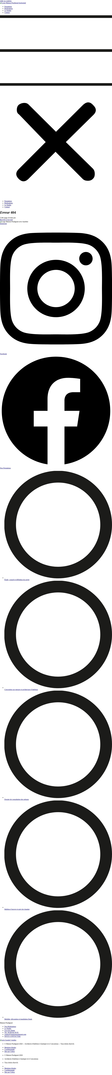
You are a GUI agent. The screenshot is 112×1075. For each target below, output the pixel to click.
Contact (7, 12)
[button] (56, 106)
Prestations (8, 7)
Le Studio (7, 10)
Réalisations (8, 9)
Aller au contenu (5, 1)
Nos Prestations (5, 468)
